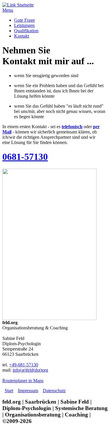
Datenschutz (54, 390)
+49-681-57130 (23, 364)
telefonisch (72, 126)
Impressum (28, 390)
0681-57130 (25, 156)
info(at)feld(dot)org (30, 370)
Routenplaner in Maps (22, 380)
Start (9, 390)
